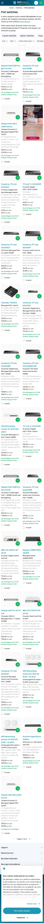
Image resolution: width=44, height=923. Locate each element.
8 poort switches (27, 36)
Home (12, 8)
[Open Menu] (2, 3)
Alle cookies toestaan (22, 911)
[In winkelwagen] (18, 59)
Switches (19, 8)
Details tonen (32, 904)
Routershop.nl (25, 21)
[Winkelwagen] (41, 3)
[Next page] (30, 839)
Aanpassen (21, 917)
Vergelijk (7, 98)
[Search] (36, 3)
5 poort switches (9, 36)
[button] (22, 847)
